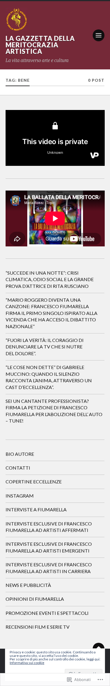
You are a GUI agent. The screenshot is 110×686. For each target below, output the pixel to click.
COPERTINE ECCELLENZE (34, 481)
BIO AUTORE (20, 454)
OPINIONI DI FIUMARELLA (35, 599)
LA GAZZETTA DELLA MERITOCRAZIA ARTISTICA (40, 44)
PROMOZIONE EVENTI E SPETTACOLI (47, 613)
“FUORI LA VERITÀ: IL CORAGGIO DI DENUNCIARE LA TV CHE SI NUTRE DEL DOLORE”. (45, 346)
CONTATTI (18, 467)
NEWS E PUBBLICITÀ (28, 585)
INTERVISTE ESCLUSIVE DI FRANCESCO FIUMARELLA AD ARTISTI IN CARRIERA (49, 568)
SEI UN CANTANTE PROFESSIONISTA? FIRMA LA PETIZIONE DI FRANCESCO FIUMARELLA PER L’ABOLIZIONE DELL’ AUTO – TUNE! (54, 410)
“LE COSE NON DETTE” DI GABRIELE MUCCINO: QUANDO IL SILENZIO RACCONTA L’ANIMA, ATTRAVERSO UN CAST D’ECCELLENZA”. (49, 377)
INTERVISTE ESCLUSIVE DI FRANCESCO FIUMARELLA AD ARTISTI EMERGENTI (49, 547)
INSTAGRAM (20, 495)
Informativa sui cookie (27, 662)
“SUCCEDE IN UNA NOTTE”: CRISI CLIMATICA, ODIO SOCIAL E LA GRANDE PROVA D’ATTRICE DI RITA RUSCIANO (50, 279)
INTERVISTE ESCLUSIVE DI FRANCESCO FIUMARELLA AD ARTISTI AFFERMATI (49, 527)
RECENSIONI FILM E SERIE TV (38, 627)
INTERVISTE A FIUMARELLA (36, 509)
